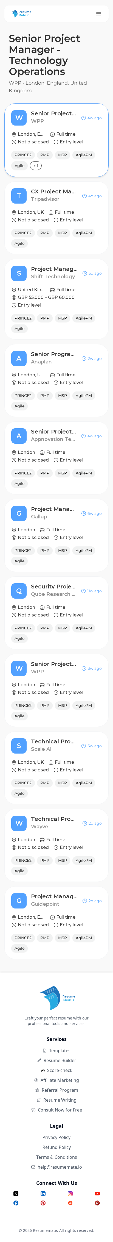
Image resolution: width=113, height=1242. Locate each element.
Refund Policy (57, 1147)
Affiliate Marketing (60, 1080)
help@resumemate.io (60, 1167)
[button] (56, 140)
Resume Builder (60, 1060)
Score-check (59, 1070)
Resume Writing (60, 1100)
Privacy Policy (56, 1137)
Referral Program (60, 1090)
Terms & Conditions (56, 1157)
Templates (59, 1050)
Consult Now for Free (60, 1110)
